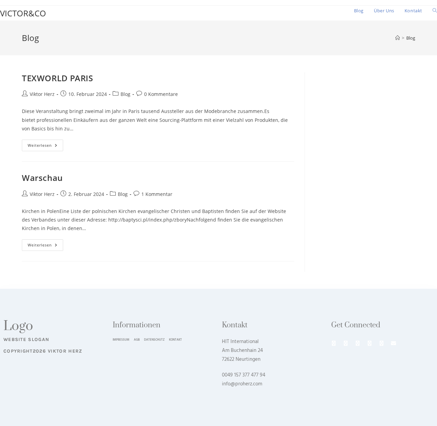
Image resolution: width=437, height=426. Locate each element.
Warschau (42, 177)
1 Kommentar (156, 194)
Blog (410, 38)
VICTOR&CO (23, 13)
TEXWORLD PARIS (57, 78)
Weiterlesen (45, 144)
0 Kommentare (161, 94)
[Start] (397, 38)
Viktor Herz (42, 94)
